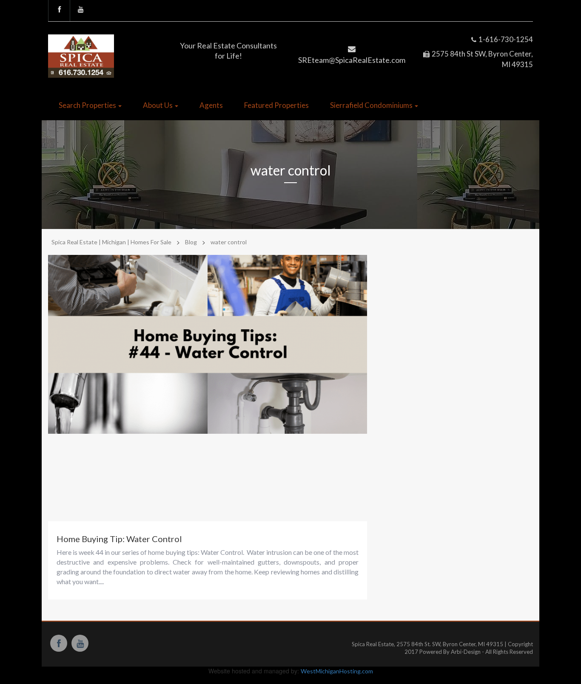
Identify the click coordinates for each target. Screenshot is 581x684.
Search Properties (88, 105)
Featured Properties (276, 105)
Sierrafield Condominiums (372, 105)
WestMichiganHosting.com (337, 671)
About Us (158, 105)
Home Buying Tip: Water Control (119, 539)
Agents (211, 105)
